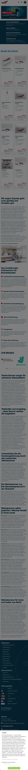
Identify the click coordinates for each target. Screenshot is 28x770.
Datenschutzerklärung (7, 759)
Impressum (15, 759)
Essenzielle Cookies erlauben (8, 762)
